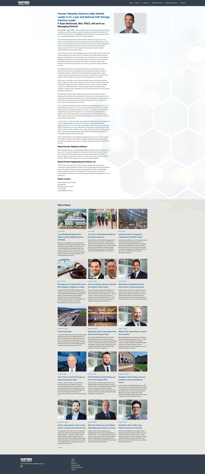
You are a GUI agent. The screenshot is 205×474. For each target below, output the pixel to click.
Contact (183, 3)
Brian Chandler (99, 125)
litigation (107, 88)
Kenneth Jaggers (101, 127)
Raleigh (65, 127)
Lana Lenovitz (74, 127)
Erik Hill (76, 125)
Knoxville (95, 129)
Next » (61, 447)
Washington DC (91, 127)
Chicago (66, 43)
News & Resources (170, 3)
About (137, 3)
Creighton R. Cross (78, 129)
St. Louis (60, 36)
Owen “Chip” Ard (85, 123)
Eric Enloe (90, 53)
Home (131, 3)
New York (78, 123)
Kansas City (66, 129)
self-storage (83, 36)
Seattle (64, 131)
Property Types (156, 3)
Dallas (92, 125)
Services (145, 3)
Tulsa (71, 125)
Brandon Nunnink (98, 156)
